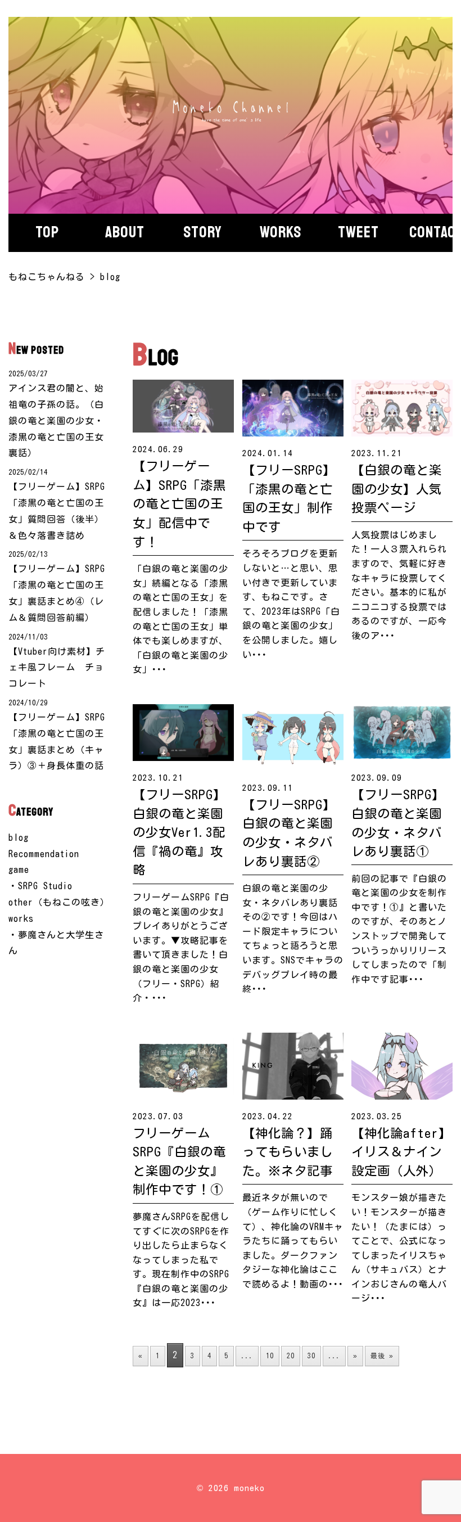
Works (280, 232)
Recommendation (43, 853)
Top (47, 232)
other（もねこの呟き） (59, 902)
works (21, 918)
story (202, 232)
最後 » (382, 1355)
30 (311, 1355)
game (18, 869)
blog (18, 837)
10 (270, 1355)
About (124, 232)
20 (291, 1355)
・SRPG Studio (40, 885)
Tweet (358, 232)
